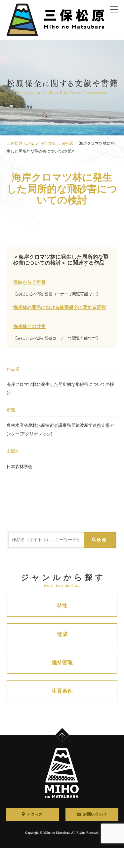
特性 (62, 605)
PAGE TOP (67, 730)
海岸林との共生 (29, 326)
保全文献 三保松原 (56, 143)
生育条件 (62, 691)
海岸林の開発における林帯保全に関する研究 (59, 307)
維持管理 (62, 662)
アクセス (35, 814)
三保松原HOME (20, 143)
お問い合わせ (95, 814)
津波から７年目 (29, 282)
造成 (62, 634)
